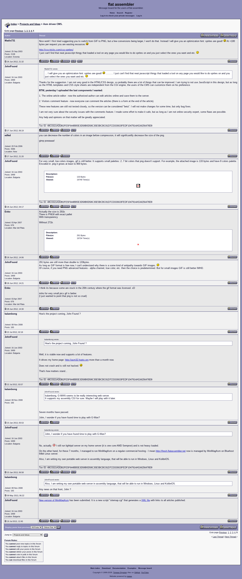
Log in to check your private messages (117, 16)
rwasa (129, 576)
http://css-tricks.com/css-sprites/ (56, 49)
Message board (145, 568)
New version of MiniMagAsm (54, 500)
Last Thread (218, 537)
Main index (95, 568)
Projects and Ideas (30, 24)
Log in (139, 16)
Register (128, 13)
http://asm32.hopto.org (76, 359)
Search (120, 13)
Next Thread (230, 537)
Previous (19, 31)
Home (112, 13)
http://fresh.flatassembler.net (171, 451)
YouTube (145, 572)
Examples (132, 568)
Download (106, 568)
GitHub (137, 572)
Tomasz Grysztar (120, 572)
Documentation (119, 568)
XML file (145, 500)
